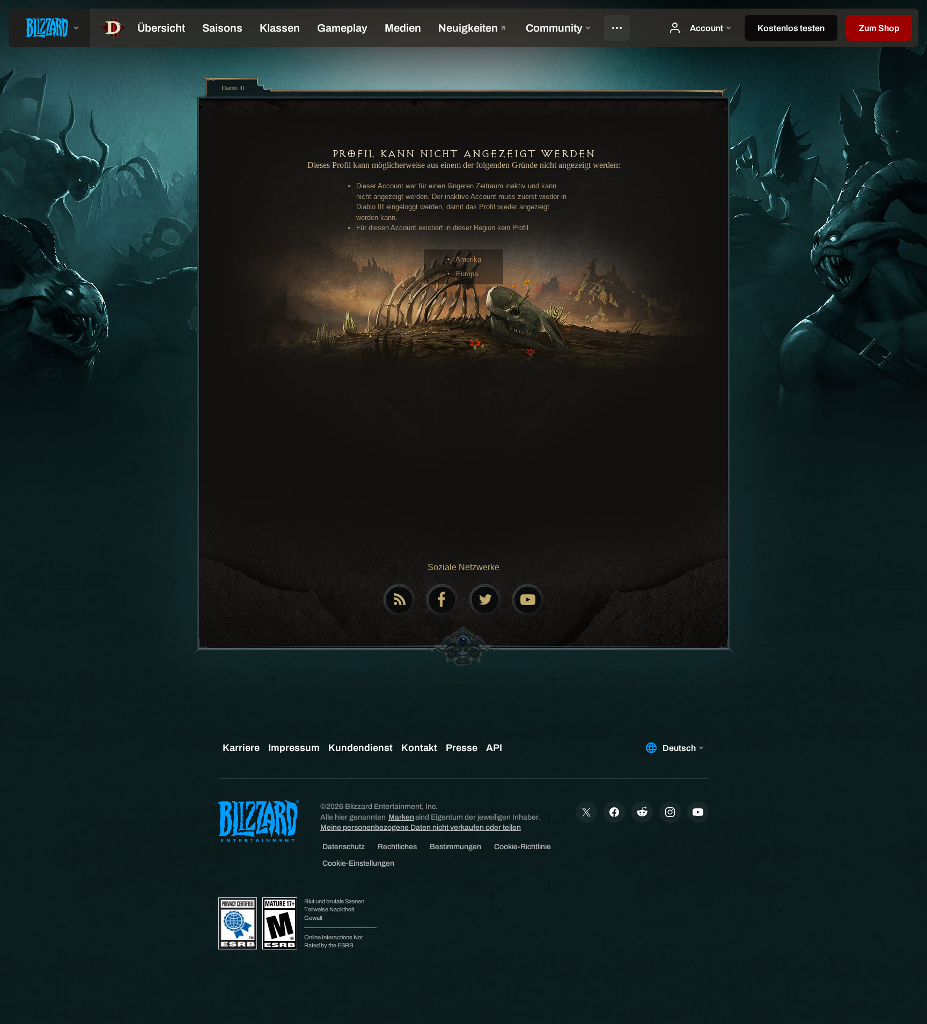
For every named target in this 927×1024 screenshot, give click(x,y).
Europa (467, 274)
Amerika (468, 259)
